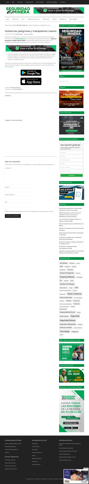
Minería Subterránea (66, 297)
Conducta (74, 266)
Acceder (61, 479)
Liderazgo (75, 290)
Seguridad (75, 316)
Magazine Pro (38, 479)
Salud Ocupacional (36, 464)
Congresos (70, 269)
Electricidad (78, 273)
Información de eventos (10, 460)
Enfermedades (79, 277)
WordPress (55, 479)
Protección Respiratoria (64, 306)
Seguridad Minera (67, 320)
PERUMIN (68, 301)
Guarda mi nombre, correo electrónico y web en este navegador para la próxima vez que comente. (29, 211)
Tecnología (64, 331)
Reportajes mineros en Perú (11, 468)
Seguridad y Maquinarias (68, 324)
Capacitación (35, 443)
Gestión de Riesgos (67, 284)
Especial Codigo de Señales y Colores (67, 457)
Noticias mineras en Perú (10, 465)
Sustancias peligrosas (17, 89)
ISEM (76, 288)
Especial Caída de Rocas (64, 454)
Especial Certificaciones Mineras (66, 448)
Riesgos (78, 312)
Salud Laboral (64, 316)
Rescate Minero (63, 309)
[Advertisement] (31, 108)
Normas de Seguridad (78, 297)
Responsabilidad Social (67, 312)
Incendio (71, 287)
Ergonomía (66, 280)
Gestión (33, 455)
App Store (11, 67)
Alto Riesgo (71, 263)
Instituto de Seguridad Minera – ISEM (13, 443)
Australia (78, 263)
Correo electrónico (10, 194)
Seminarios (80, 324)
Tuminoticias (50, 479)
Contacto (7, 452)
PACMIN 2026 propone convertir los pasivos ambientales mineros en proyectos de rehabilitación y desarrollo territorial (70, 214)
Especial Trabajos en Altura (65, 460)
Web (6, 202)
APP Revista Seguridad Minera (11, 449)
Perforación (62, 300)
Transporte (74, 331)
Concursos (67, 266)
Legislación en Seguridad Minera (65, 290)
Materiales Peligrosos (15, 87)
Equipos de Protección (37, 452)
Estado (71, 280)
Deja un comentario (28, 34)
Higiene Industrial (63, 287)
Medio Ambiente (75, 294)
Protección (77, 304)
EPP (61, 280)
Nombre (7, 187)
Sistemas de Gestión (66, 327)
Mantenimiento (62, 294)
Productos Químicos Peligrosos (66, 304)
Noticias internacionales (10, 463)
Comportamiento (36, 446)
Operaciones (35, 461)
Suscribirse (71, 175)
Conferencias (62, 269)
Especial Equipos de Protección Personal (68, 451)
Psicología (73, 306)
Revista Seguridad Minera (18, 10)
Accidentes (63, 263)
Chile (61, 266)
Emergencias (35, 449)
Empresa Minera (67, 277)
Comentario (8, 168)
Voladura (61, 334)
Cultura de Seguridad (67, 273)
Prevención (76, 301)
